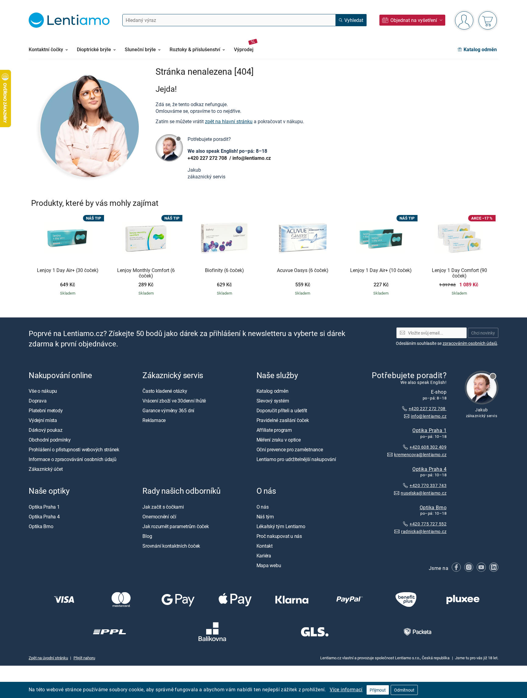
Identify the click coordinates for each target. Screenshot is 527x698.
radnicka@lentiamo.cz (423, 531)
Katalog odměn (272, 391)
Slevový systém (272, 400)
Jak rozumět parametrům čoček (175, 526)
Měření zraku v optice (278, 439)
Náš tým (265, 516)
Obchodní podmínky (50, 439)
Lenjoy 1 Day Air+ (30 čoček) (68, 270)
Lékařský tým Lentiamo (280, 526)
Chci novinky (483, 333)
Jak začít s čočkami (163, 506)
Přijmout (378, 690)
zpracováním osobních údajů (470, 343)
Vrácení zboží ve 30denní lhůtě (174, 400)
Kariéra (263, 555)
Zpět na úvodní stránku (48, 657)
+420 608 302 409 (428, 447)
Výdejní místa (43, 420)
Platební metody (46, 410)
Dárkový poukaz (46, 430)
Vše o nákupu (43, 391)
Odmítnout (404, 690)
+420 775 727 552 (428, 524)
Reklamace (154, 420)
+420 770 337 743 (428, 485)
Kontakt (264, 545)
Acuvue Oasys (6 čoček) (302, 270)
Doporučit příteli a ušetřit (281, 410)
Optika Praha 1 (429, 430)
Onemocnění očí (159, 516)
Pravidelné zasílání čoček (282, 420)
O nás (262, 506)
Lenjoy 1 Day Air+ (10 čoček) (381, 270)
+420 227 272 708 (208, 158)
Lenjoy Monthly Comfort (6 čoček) (146, 273)
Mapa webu (268, 565)
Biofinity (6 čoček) (224, 270)
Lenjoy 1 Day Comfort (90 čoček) (459, 273)
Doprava (37, 400)
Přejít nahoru (84, 657)
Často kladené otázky (164, 391)
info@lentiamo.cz (251, 158)
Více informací (346, 689)
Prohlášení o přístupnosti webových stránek (74, 449)
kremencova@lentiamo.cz (420, 454)
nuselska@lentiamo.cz (423, 493)
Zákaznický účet (46, 469)
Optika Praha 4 (429, 469)
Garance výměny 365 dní (168, 410)
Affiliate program (274, 430)
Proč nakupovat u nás (279, 536)
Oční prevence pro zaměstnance (289, 449)
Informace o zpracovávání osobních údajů (73, 459)
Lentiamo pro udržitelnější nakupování (296, 459)
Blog (147, 536)
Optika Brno (433, 507)
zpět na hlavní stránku (229, 121)
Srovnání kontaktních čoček (171, 545)
